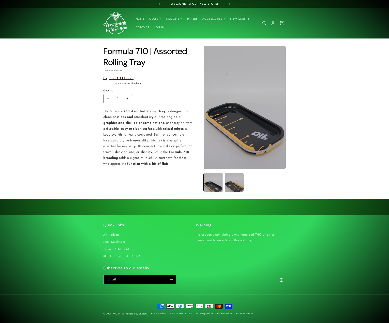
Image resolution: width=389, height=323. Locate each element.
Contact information (181, 313)
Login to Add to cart (118, 78)
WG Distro (119, 313)
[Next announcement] (229, 4)
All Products (111, 235)
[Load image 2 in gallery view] (234, 182)
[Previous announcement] (159, 4)
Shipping (108, 83)
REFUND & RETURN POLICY (122, 256)
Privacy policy (158, 313)
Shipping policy (204, 313)
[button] (155, 18)
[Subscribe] (171, 279)
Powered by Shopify (136, 313)
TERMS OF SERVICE (116, 249)
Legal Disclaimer (114, 242)
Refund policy (224, 313)
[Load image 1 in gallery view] (213, 182)
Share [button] (111, 176)
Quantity (108, 90)
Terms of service (244, 313)
